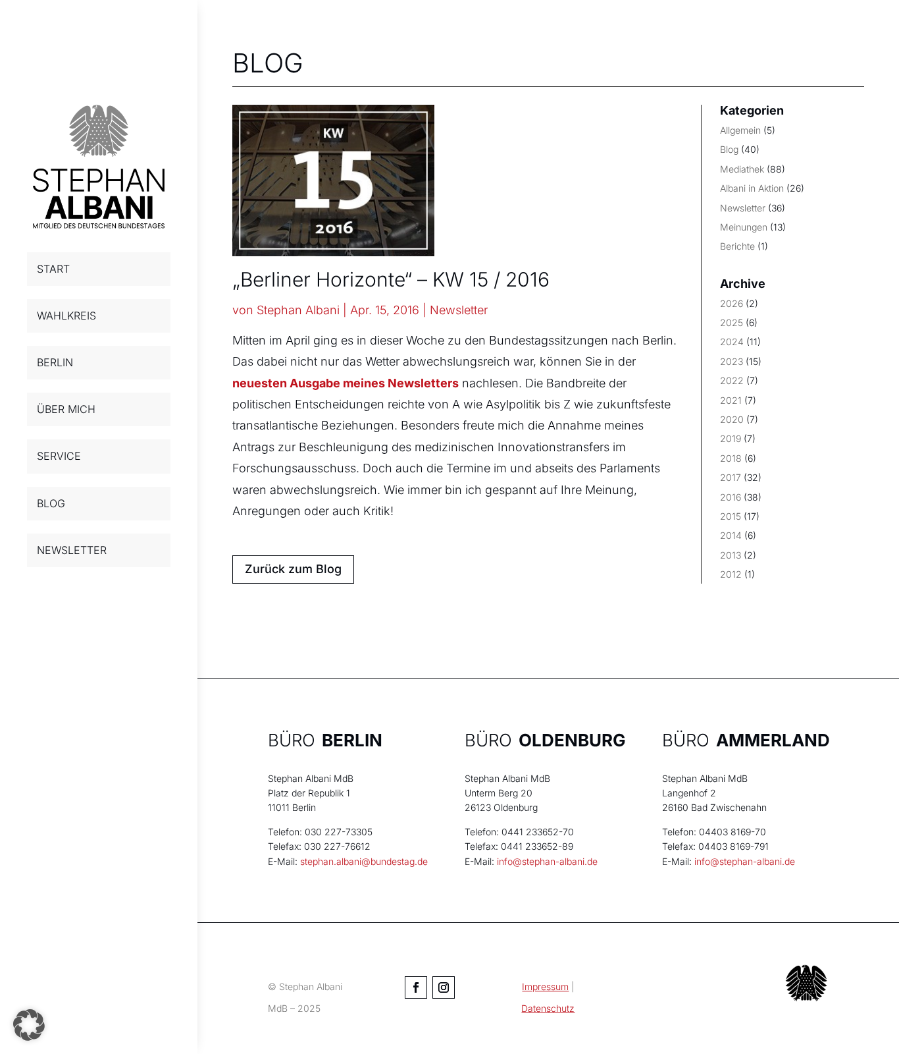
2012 (731, 574)
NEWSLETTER (72, 550)
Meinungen (743, 227)
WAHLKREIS (66, 315)
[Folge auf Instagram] (443, 987)
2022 (732, 380)
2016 (730, 497)
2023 (731, 361)
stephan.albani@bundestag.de (364, 861)
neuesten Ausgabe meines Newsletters (345, 383)
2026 (731, 303)
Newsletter (459, 310)
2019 (730, 438)
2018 (731, 458)
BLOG (51, 503)
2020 (732, 419)
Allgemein (740, 130)
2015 (730, 516)
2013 (730, 555)
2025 (731, 322)
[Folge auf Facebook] (416, 987)
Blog (729, 149)
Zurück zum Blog (293, 569)
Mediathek (742, 169)
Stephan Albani (298, 310)
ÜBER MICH (66, 409)
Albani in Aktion (752, 188)
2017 (730, 477)
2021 (731, 400)
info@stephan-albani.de (547, 861)
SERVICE (59, 455)
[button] (29, 1025)
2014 (731, 535)
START (53, 268)
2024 (732, 341)
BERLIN (55, 362)
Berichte (737, 246)
